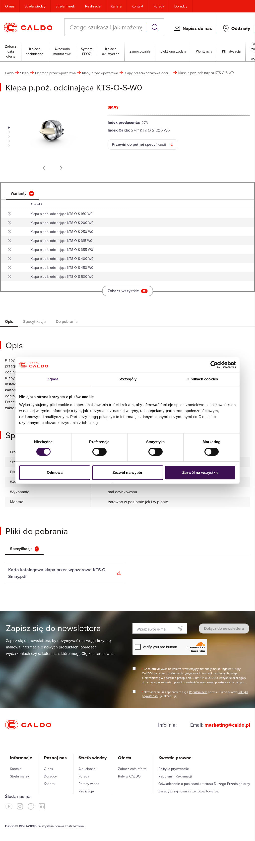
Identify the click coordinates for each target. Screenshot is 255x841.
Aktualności (87, 768)
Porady (158, 6)
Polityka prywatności (174, 768)
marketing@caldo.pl (227, 725)
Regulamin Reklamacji (175, 776)
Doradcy (180, 6)
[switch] (99, 452)
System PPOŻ (86, 51)
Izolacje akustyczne (111, 51)
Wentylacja (204, 51)
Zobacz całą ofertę (10, 51)
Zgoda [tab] (53, 379)
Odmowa (55, 472)
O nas (9, 6)
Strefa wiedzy (35, 6)
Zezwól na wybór (128, 472)
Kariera (116, 6)
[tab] (22, 194)
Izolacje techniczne (34, 51)
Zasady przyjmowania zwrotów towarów (188, 791)
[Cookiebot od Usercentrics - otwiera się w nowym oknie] (214, 364)
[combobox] (105, 27)
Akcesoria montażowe (62, 51)
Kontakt (137, 6)
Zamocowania (139, 51)
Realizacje (93, 6)
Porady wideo (88, 783)
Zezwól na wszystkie (200, 472)
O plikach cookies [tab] (202, 379)
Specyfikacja (34, 321)
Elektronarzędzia (173, 51)
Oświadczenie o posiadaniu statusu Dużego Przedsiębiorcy (204, 783)
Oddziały (240, 28)
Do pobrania (67, 321)
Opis (9, 321)
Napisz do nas (197, 28)
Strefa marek (65, 6)
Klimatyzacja (231, 51)
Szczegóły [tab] (128, 379)
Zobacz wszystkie (127, 291)
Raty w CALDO (129, 776)
